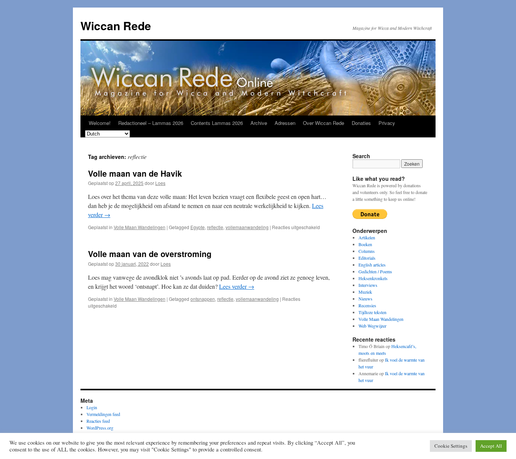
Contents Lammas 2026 (217, 122)
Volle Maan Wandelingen (139, 227)
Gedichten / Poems (375, 271)
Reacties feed (98, 421)
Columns (366, 251)
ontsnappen (202, 299)
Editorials (366, 258)
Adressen (285, 122)
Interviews (367, 285)
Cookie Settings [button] (450, 445)
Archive (258, 122)
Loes (160, 183)
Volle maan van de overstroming (150, 253)
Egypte (197, 227)
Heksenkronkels (373, 278)
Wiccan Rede (115, 25)
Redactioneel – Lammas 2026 (150, 122)
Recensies (367, 305)
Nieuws (365, 299)
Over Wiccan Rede (323, 122)
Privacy (387, 122)
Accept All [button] (491, 445)
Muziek (365, 292)
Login (92, 407)
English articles (372, 265)
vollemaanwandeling (247, 227)
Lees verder (236, 286)
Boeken (365, 244)
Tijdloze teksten (372, 312)
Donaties (361, 122)
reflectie (215, 227)
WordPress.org (100, 428)
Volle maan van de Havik (135, 173)
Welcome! (100, 122)
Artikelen (366, 237)
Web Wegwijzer (372, 326)
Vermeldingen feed (103, 414)
